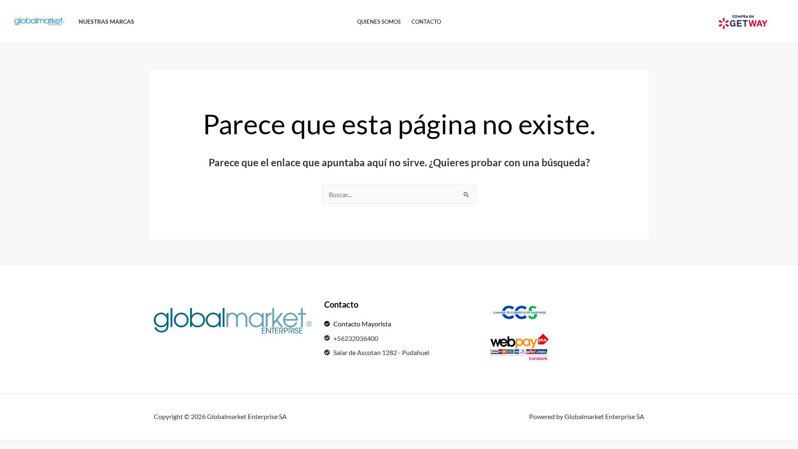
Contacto (426, 21)
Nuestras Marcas (106, 21)
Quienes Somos (379, 21)
